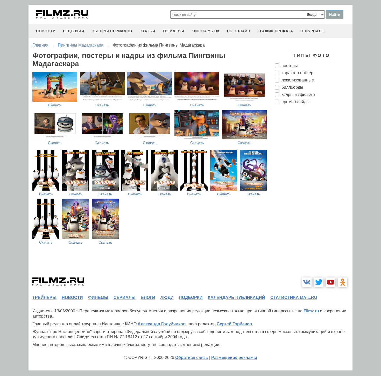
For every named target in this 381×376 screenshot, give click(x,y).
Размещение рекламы (234, 357)
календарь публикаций (236, 297)
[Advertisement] (313, 194)
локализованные (297, 80)
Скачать (54, 105)
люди (167, 297)
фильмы (98, 297)
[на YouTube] (330, 282)
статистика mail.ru (293, 297)
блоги (148, 297)
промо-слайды (295, 102)
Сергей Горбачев (234, 324)
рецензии (73, 31)
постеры (289, 65)
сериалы (125, 297)
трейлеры (173, 31)
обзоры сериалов (111, 31)
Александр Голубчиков (162, 324)
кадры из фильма (298, 94)
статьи (147, 31)
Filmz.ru (311, 311)
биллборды (292, 87)
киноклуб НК (206, 31)
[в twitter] (318, 282)
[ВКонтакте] (307, 282)
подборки (191, 297)
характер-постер (297, 73)
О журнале (312, 31)
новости (46, 31)
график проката (275, 31)
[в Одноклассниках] (342, 282)
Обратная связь (191, 357)
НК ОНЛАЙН (238, 31)
